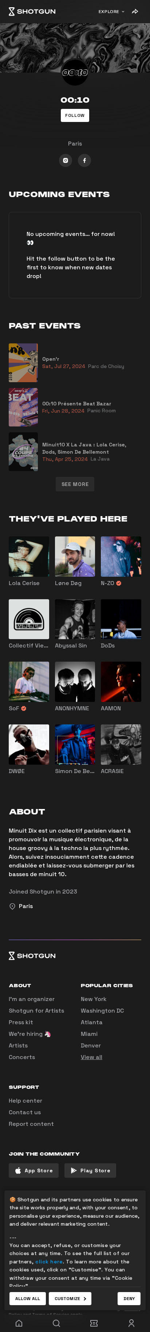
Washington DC (102, 1010)
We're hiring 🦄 (30, 1034)
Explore (109, 12)
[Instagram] (65, 160)
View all (91, 1057)
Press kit (21, 1022)
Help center (25, 1100)
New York (94, 999)
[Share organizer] (134, 11)
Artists (18, 1045)
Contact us (25, 1112)
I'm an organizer (32, 999)
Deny (129, 1299)
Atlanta (92, 1022)
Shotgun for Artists (36, 1010)
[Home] (32, 11)
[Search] (56, 1323)
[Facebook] (84, 160)
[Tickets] (93, 1323)
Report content (31, 1124)
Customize (67, 1299)
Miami (89, 1034)
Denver (91, 1045)
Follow (75, 115)
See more (75, 484)
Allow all (27, 1299)
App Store (39, 1170)
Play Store (95, 1170)
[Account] (131, 1323)
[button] (75, 115)
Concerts (22, 1057)
